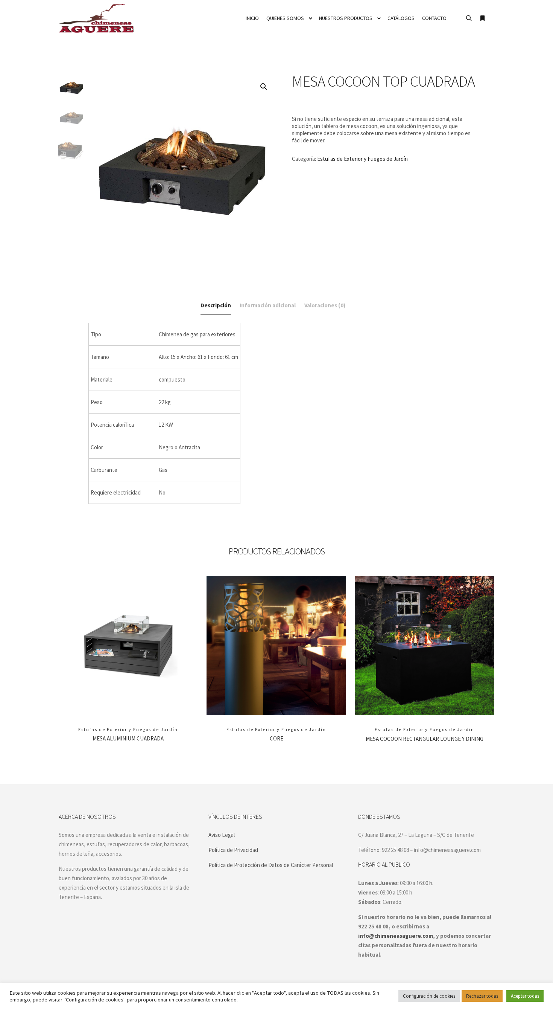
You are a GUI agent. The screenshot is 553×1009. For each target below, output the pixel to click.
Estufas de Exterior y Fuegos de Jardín (362, 158)
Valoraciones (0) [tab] (324, 305)
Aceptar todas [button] (525, 996)
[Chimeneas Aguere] (96, 18)
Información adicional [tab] (268, 305)
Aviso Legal (221, 834)
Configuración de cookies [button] (429, 996)
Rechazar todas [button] (482, 996)
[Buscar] (469, 18)
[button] (263, 86)
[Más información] (482, 18)
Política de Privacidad (233, 849)
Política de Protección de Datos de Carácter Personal (270, 865)
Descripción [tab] (216, 305)
